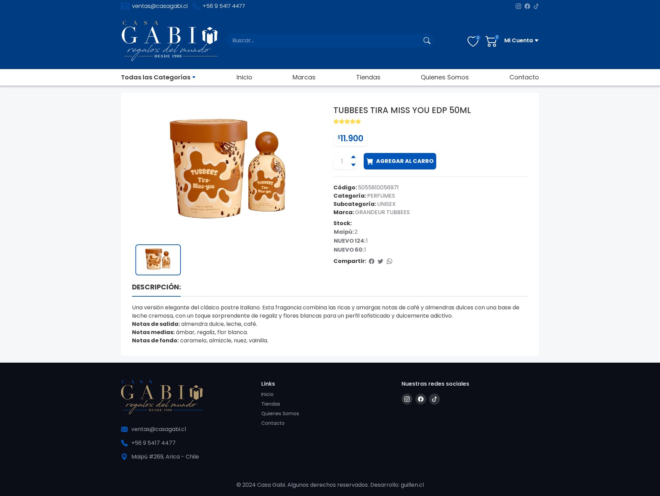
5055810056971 (378, 187)
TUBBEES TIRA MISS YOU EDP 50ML (402, 110)
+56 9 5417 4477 (223, 6)
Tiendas (368, 77)
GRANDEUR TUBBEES (382, 212)
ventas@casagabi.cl (160, 6)
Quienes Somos (445, 77)
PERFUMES (381, 196)
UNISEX (386, 204)
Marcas (304, 77)
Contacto (524, 77)
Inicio (244, 77)
